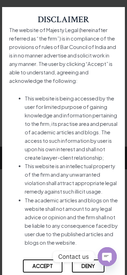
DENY (88, 266)
